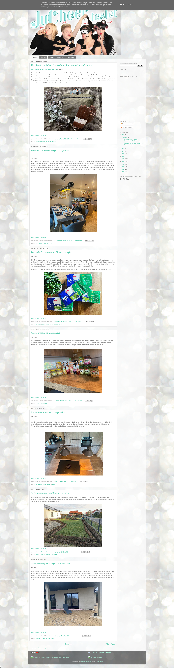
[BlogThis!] (85, 139)
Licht (53, 484)
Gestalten (48, 554)
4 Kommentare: (78, 240)
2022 (123, 135)
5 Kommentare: (78, 321)
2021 (123, 148)
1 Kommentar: (73, 481)
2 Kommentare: (77, 400)
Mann (49, 141)
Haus (44, 484)
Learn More (122, 5)
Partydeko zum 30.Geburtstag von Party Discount (50, 150)
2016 (123, 161)
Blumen (38, 554)
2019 (123, 154)
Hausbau (54, 554)
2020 (123, 151)
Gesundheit (45, 324)
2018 (123, 156)
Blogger (100, 661)
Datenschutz (70, 57)
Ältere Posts (111, 644)
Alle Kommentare (127, 127)
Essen (37, 403)
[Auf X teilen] (87, 139)
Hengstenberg (44, 403)
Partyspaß (49, 243)
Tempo (60, 324)
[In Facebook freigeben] (89, 139)
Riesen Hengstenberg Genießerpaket (45, 333)
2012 (123, 171)
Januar (125, 137)
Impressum (60, 57)
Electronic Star (46, 638)
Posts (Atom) (42, 648)
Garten (43, 554)
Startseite (34, 57)
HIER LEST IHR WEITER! (38, 136)
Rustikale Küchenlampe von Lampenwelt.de (48, 412)
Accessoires (39, 141)
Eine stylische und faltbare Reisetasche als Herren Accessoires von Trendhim (61, 65)
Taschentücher (53, 324)
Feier (44, 243)
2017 (123, 159)
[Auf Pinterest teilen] (91, 139)
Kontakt (51, 57)
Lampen (49, 484)
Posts (123, 124)
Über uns (43, 57)
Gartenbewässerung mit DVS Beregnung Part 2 (50, 493)
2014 (123, 166)
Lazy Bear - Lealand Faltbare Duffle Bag (44, 69)
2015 (123, 164)
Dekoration (39, 243)
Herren (45, 141)
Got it (131, 5)
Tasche (54, 141)
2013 (123, 169)
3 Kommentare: (75, 139)
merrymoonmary (85, 661)
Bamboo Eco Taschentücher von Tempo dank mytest (51, 252)
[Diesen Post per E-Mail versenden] (84, 139)
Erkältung (38, 324)
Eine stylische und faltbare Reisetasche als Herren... (131, 140)
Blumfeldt (38, 638)
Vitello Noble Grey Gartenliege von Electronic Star (50, 563)
